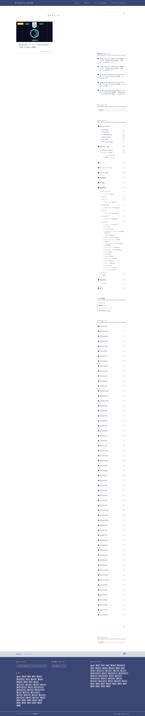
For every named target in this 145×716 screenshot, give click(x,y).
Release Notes (113, 150)
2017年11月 (112, 575)
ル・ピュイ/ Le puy (110, 267)
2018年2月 (112, 560)
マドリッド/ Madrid (110, 202)
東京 (30, 702)
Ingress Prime (21, 679)
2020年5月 (112, 426)
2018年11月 (112, 515)
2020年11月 (112, 396)
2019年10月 (112, 460)
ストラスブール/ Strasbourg (113, 249)
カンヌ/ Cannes (109, 229)
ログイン (102, 303)
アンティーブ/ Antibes (111, 224)
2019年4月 (112, 490)
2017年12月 (112, 570)
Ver (31, 682)
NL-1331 (113, 139)
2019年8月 (112, 470)
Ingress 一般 (112, 146)
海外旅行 (112, 187)
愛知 (19, 702)
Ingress (39, 676)
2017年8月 (112, 590)
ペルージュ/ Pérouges (111, 258)
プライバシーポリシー (119, 3)
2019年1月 (112, 505)
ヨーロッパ (36, 697)
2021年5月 (112, 366)
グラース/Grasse (110, 235)
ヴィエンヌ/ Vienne (110, 270)
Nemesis (34, 679)
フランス (113, 222)
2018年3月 (112, 555)
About (76, 3)
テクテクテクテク (112, 168)
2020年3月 (112, 436)
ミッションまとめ (100, 3)
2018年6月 (112, 540)
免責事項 (35, 713)
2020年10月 (112, 401)
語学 (112, 288)
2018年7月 (112, 535)
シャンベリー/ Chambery (112, 247)
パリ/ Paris (108, 254)
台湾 (30, 700)
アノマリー (29, 684)
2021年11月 (112, 336)
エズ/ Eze (107, 227)
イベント (44, 684)
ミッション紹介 (113, 152)
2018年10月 (112, 520)
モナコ (113, 272)
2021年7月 (112, 356)
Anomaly (113, 130)
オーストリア (113, 191)
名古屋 (35, 700)
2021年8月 (112, 351)
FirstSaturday (113, 134)
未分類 (112, 183)
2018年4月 (112, 550)
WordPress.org (104, 310)
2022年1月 (112, 326)
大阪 (41, 700)
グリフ (31, 687)
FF (29, 676)
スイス (113, 197)
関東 (19, 705)
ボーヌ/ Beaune (109, 261)
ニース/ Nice (108, 252)
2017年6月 (112, 600)
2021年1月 (112, 386)
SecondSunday (113, 142)
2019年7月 (112, 475)
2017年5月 (112, 605)
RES (26, 682)
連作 (40, 702)
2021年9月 (112, 346)
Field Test (113, 132)
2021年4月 (112, 371)
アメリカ (37, 684)
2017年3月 (112, 615)
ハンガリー (113, 216)
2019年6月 (112, 480)
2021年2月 (112, 381)
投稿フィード (104, 305)
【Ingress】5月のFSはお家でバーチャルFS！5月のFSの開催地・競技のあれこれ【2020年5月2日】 (113, 92)
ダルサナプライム (21, 689)
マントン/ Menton (110, 263)
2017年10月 (112, 580)
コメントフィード (105, 308)
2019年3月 (112, 495)
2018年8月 (112, 530)
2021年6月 (112, 361)
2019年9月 (112, 465)
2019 (25, 676)
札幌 (24, 702)
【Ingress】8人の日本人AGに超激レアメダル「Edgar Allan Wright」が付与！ (113, 60)
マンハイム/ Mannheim (111, 213)
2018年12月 (112, 510)
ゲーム (112, 163)
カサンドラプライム (22, 687)
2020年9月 (112, 406)
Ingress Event (112, 126)
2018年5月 (112, 545)
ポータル (35, 695)
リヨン (113, 283)
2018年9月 (112, 525)
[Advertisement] (111, 34)
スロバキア (113, 205)
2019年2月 (112, 500)
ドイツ (113, 210)
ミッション (43, 695)
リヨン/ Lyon (108, 265)
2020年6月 (112, 421)
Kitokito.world (24, 2)
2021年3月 (112, 376)
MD (28, 679)
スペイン (113, 199)
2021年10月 (112, 341)
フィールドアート (35, 692)
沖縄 (35, 702)
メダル (29, 697)
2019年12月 (112, 451)
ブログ (86, 3)
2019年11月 (112, 456)
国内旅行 (112, 178)
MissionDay (113, 137)
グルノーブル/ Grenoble (112, 237)
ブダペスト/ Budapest (111, 219)
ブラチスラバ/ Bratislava (112, 207)
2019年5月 (112, 485)
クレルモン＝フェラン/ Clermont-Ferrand (114, 232)
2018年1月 (112, 565)
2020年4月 (112, 431)
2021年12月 (112, 331)
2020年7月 (112, 416)
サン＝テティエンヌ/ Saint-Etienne (113, 240)
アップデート (21, 684)
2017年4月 (112, 610)
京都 (24, 700)
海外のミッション (110, 157)
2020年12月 (112, 391)
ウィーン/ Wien (109, 194)
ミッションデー (21, 697)
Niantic (41, 679)
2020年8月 (112, 411)
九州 (19, 700)
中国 (113, 275)
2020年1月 (112, 446)
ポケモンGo (112, 173)
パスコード (26, 692)
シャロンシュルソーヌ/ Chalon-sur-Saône (114, 244)
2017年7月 (112, 595)
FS (34, 676)
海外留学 (112, 280)
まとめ (36, 682)
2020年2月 (112, 441)
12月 (19, 676)
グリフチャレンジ (39, 687)
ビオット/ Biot (109, 256)
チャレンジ (31, 689)
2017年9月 (112, 585)
